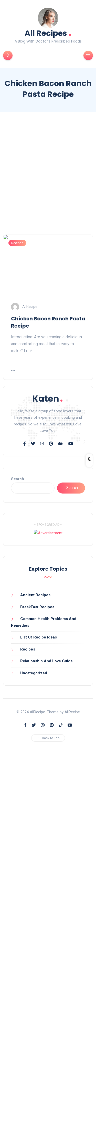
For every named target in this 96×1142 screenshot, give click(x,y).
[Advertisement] (48, 178)
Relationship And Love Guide (46, 661)
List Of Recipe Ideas (38, 637)
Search (17, 479)
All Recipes (48, 32)
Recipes (17, 243)
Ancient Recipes (35, 595)
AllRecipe (29, 307)
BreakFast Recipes (37, 607)
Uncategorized (33, 673)
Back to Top (51, 738)
